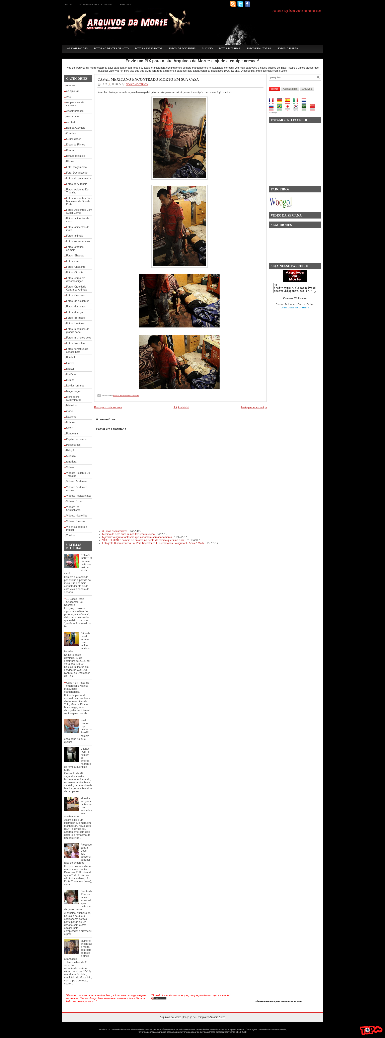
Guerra (70, 363)
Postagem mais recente (108, 407)
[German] (280, 102)
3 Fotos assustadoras (115, 531)
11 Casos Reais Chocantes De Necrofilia (74, 601)
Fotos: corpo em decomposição (75, 280)
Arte (68, 96)
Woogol (274, 112)
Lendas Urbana (75, 385)
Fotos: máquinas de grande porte (77, 330)
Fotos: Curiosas (75, 295)
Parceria (125, 4)
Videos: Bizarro (75, 501)
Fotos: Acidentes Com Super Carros (79, 211)
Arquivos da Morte (170, 1017)
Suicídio (207, 48)
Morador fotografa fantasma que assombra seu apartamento (137, 537)
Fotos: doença (74, 312)
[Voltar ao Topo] (371, 1031)
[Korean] (297, 109)
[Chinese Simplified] (313, 109)
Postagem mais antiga (254, 407)
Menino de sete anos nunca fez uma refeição (128, 534)
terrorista (71, 461)
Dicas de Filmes (75, 144)
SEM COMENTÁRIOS (137, 84)
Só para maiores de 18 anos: (96, 4)
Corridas (71, 133)
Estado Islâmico (75, 155)
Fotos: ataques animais (75, 248)
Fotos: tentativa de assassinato (77, 350)
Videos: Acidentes (76, 481)
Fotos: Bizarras (229, 48)
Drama (70, 150)
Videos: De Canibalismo (73, 508)
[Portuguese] (280, 109)
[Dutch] (305, 102)
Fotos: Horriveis (75, 323)
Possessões (73, 444)
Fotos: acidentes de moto (111, 48)
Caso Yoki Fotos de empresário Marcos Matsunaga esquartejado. (76, 687)
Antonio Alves (217, 1017)
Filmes (70, 161)
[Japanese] (289, 109)
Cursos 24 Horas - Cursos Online (295, 304)
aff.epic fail (72, 91)
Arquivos (307, 88)
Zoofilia (70, 535)
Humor (70, 379)
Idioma (274, 88)
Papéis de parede (76, 439)
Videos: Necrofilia (76, 515)
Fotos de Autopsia (259, 48)
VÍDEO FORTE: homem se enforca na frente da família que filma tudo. (143, 540)
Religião (70, 450)
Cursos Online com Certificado (295, 308)
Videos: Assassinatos (78, 495)
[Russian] (272, 109)
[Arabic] (305, 109)
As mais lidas (290, 88)
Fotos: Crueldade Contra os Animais (76, 288)
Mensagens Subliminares (73, 398)
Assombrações (77, 48)
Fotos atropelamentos (78, 178)
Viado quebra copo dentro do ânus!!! (86, 726)
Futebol (70, 357)
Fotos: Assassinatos (148, 48)
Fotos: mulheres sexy (78, 337)
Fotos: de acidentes (182, 48)
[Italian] (297, 102)
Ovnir (69, 427)
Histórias (71, 374)
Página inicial (181, 407)
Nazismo (71, 416)
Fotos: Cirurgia (288, 48)
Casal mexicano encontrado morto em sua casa (148, 79)
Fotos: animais (74, 235)
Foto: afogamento (76, 167)
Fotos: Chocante (75, 266)
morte (69, 411)
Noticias (71, 422)
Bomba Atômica (75, 127)
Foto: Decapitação (76, 172)
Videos (70, 467)
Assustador (72, 116)
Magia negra (73, 391)
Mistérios (71, 405)
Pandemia (72, 433)
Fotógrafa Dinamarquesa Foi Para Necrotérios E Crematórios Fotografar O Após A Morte (153, 543)
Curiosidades (73, 138)
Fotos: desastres (76, 306)
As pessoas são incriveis (75, 104)
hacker (70, 368)
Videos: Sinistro (75, 521)
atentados (72, 122)
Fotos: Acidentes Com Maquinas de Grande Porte (79, 201)
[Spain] (289, 102)
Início (68, 4)
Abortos (70, 85)
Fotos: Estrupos (75, 317)
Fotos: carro (73, 261)
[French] (272, 102)
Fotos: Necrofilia (75, 343)
